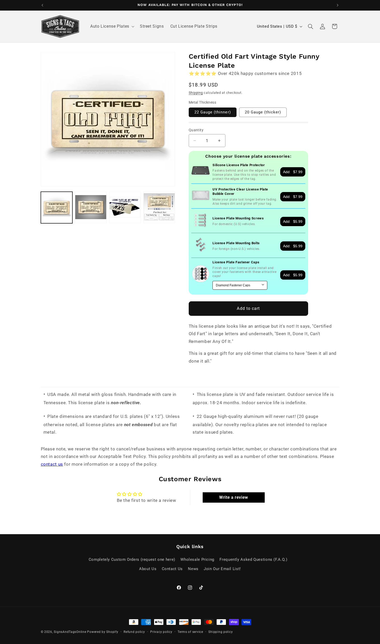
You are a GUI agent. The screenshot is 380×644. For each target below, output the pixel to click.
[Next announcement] (337, 5)
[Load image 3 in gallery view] (125, 207)
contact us (52, 464)
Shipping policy (220, 632)
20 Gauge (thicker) (263, 112)
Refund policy (134, 632)
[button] (111, 27)
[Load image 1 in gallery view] (56, 207)
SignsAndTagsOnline (70, 632)
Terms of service (190, 632)
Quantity (196, 130)
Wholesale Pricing (197, 559)
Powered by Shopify (102, 632)
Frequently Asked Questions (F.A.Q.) (253, 559)
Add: (292, 172)
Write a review (233, 497)
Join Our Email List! (222, 568)
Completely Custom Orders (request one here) (132, 559)
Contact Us (172, 568)
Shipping (196, 93)
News (193, 568)
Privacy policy (161, 632)
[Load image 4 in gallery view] (159, 207)
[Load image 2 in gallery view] (91, 207)
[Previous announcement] (42, 5)
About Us (147, 568)
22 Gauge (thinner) (212, 112)
